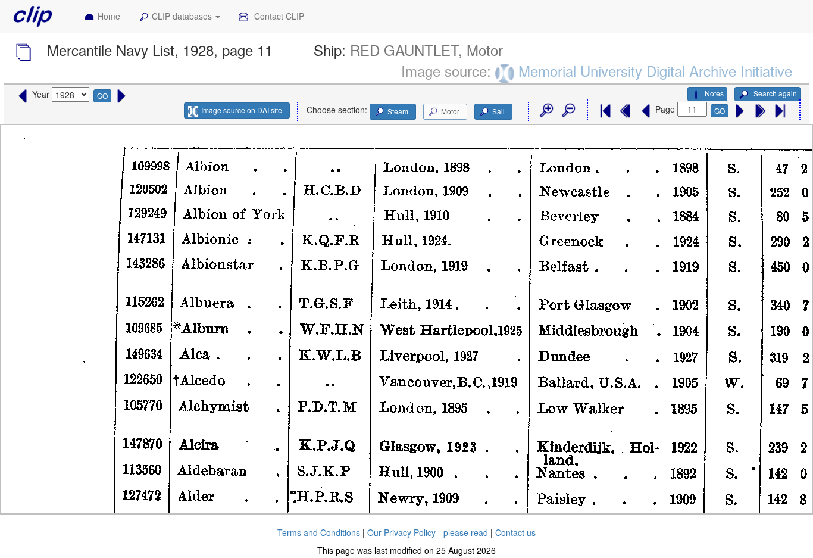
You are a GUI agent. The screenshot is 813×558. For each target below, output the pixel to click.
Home (109, 16)
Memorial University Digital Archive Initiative (655, 70)
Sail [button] (498, 111)
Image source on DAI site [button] (241, 110)
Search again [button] (774, 93)
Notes (714, 93)
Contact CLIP (278, 16)
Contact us (515, 532)
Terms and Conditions (318, 532)
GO (102, 96)
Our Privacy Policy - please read (427, 532)
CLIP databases (183, 16)
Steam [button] (397, 111)
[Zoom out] (568, 111)
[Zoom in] (546, 111)
